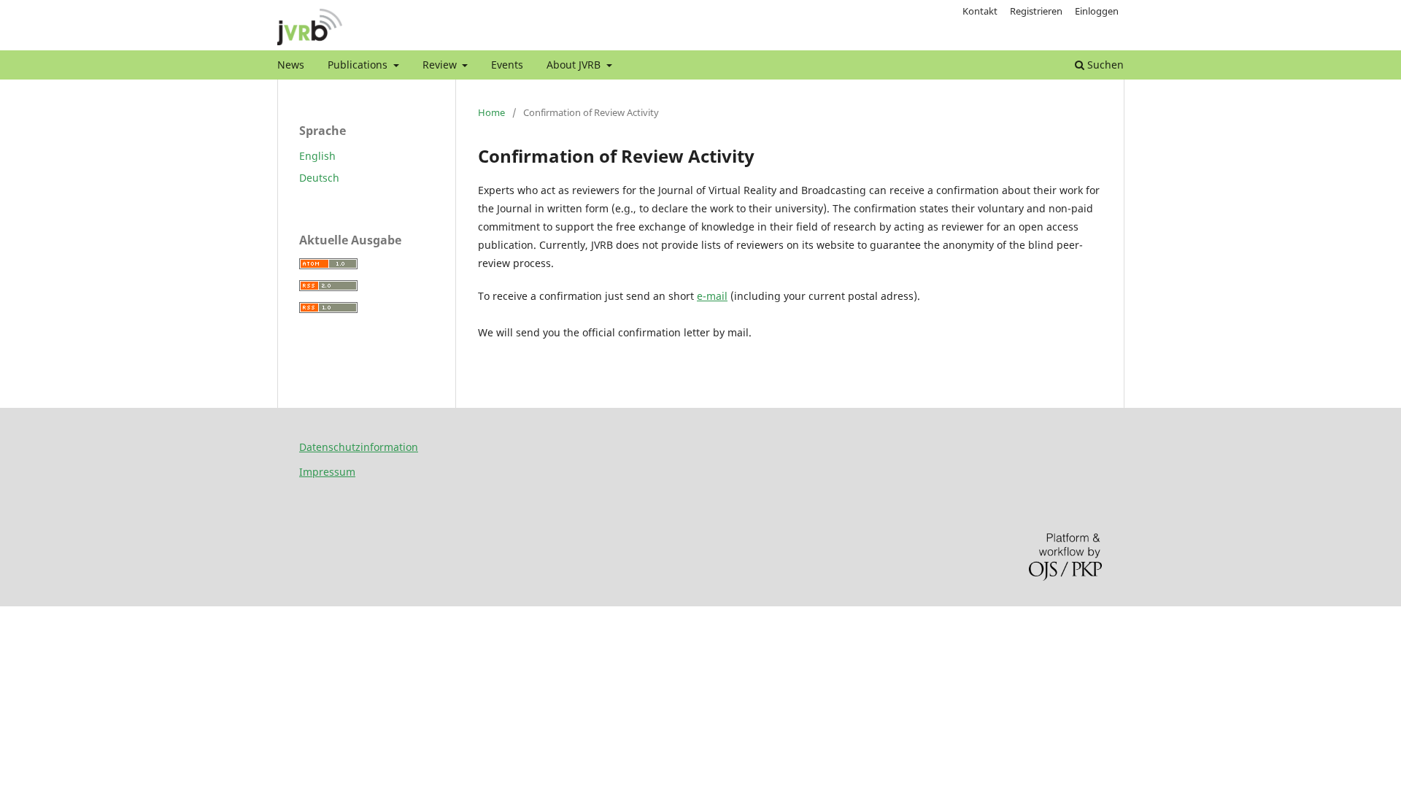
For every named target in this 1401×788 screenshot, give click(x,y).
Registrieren (1036, 11)
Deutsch (319, 178)
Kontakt (979, 11)
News (290, 65)
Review (441, 65)
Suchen (1104, 65)
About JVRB (575, 65)
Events (507, 65)
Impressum (327, 472)
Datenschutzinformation (358, 447)
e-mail (712, 296)
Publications (359, 65)
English (317, 156)
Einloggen (1097, 11)
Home (491, 112)
